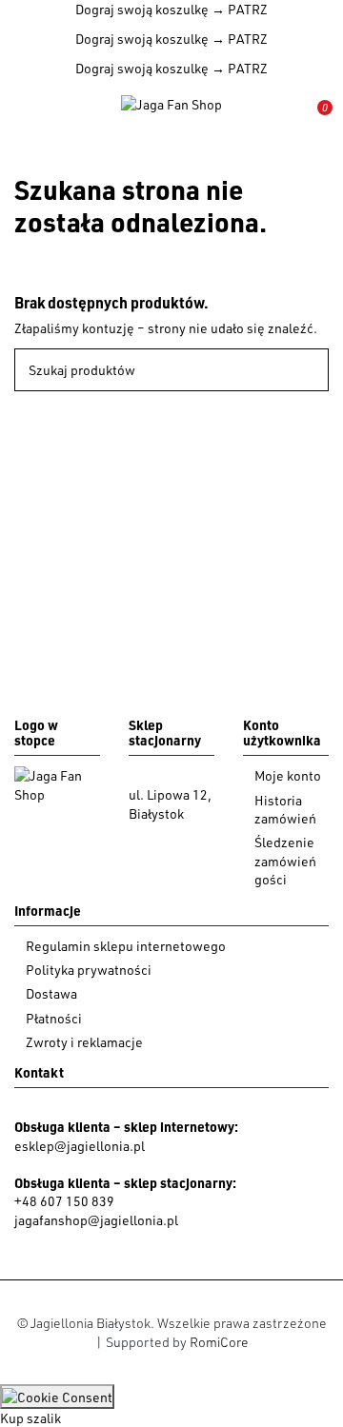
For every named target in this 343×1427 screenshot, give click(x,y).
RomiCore (219, 1342)
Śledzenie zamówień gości (285, 860)
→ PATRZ (238, 9)
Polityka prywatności (88, 969)
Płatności (54, 1018)
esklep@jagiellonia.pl (79, 1146)
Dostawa (51, 993)
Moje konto (287, 775)
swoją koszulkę (142, 9)
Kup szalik (30, 1418)
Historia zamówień (285, 809)
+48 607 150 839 (64, 1201)
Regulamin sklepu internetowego (126, 946)
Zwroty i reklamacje (84, 1042)
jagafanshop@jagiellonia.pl (96, 1220)
